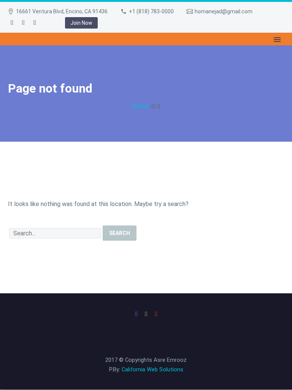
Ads (243, 50)
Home (17, 50)
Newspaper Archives (154, 50)
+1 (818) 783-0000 (151, 11)
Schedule (210, 50)
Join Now (81, 23)
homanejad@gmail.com (223, 11)
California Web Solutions (152, 369)
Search (119, 233)
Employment (57, 50)
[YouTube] (34, 23)
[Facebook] (11, 23)
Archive (100, 50)
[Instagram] (23, 23)
